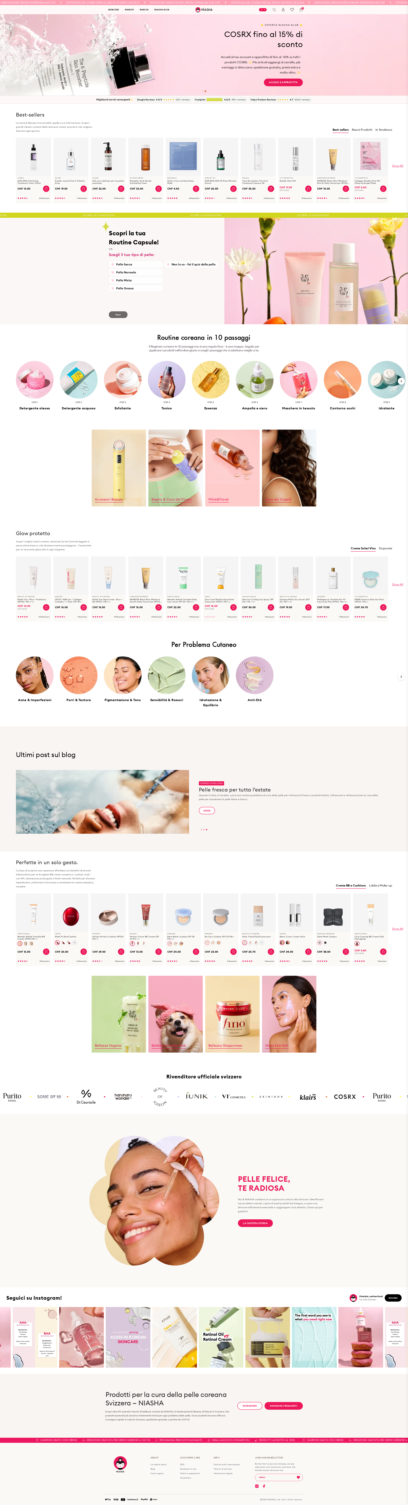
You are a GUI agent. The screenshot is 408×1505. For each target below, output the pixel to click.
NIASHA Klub (161, 9)
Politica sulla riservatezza (227, 1464)
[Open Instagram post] (66, 1337)
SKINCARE (113, 9)
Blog (153, 1469)
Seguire (393, 1298)
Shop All (397, 166)
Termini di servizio (223, 1469)
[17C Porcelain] (68, 942)
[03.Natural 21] (169, 943)
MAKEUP (129, 9)
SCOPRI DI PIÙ (289, 72)
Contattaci (185, 1478)
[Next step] (401, 381)
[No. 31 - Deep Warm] (357, 943)
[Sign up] (298, 1477)
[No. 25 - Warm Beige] (143, 943)
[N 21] (319, 942)
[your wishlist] (292, 9)
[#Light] (282, 942)
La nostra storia (255, 1223)
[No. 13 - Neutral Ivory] (20, 943)
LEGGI (207, 810)
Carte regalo (157, 1473)
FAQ (182, 1464)
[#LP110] (250, 942)
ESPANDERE (250, 1405)
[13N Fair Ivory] (63, 942)
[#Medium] (287, 942)
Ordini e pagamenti (190, 1473)
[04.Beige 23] (175, 943)
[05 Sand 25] (218, 942)
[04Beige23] (213, 942)
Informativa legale (223, 1473)
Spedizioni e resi (188, 1469)
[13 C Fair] (57, 942)
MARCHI (144, 9)
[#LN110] (244, 942)
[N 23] (325, 942)
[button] (202, 91)
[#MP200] (256, 942)
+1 (261, 942)
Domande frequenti (283, 1405)
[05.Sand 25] (181, 943)
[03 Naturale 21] (207, 942)
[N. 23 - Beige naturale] (31, 943)
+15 (74, 942)
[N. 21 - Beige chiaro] (25, 943)
